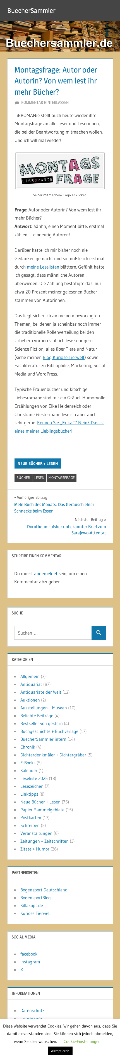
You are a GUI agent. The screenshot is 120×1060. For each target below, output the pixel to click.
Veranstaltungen (36, 833)
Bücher (23, 477)
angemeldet (45, 573)
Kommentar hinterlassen (45, 102)
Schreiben (30, 825)
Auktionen (30, 700)
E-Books (27, 762)
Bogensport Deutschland (44, 890)
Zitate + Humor (34, 849)
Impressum (31, 1018)
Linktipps (29, 794)
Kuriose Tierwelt (35, 913)
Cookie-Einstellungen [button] (82, 1041)
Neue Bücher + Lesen (38, 463)
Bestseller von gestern (41, 723)
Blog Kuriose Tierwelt (64, 357)
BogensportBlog (35, 897)
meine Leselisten (43, 267)
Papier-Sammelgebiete (42, 809)
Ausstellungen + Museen (43, 707)
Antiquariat (31, 684)
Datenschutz (32, 1010)
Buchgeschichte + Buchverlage (49, 731)
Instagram (30, 962)
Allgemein (30, 676)
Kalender (28, 770)
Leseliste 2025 (34, 778)
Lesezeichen (32, 786)
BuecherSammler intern (43, 739)
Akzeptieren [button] (60, 1051)
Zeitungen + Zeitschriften (44, 841)
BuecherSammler (31, 10)
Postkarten (30, 817)
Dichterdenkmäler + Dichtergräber (53, 755)
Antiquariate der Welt (40, 692)
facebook (28, 954)
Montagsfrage (62, 477)
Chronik (27, 747)
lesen (39, 477)
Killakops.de (31, 905)
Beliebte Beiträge (36, 715)
